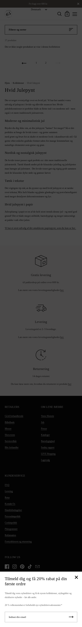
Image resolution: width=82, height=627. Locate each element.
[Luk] (76, 578)
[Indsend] (71, 617)
